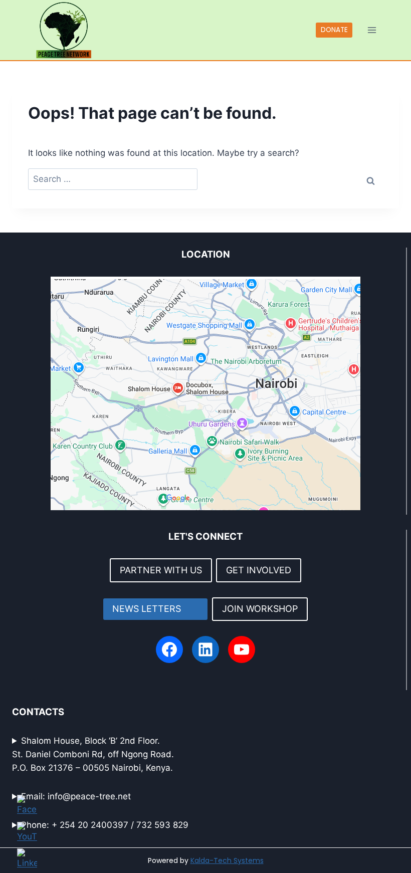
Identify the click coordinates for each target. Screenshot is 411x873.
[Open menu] (371, 30)
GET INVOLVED (258, 570)
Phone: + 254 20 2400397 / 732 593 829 (104, 825)
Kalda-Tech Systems (227, 860)
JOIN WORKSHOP (260, 608)
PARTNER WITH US (161, 570)
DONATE (334, 30)
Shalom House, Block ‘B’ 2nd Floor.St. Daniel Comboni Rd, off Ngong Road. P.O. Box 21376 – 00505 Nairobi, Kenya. (93, 754)
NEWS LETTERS (155, 608)
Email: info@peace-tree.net (76, 796)
